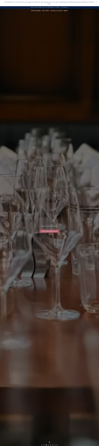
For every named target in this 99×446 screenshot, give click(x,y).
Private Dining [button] (36, 11)
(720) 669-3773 (64, 7)
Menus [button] (66, 11)
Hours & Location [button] (56, 11)
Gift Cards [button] (45, 11)
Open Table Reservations (49, 233)
